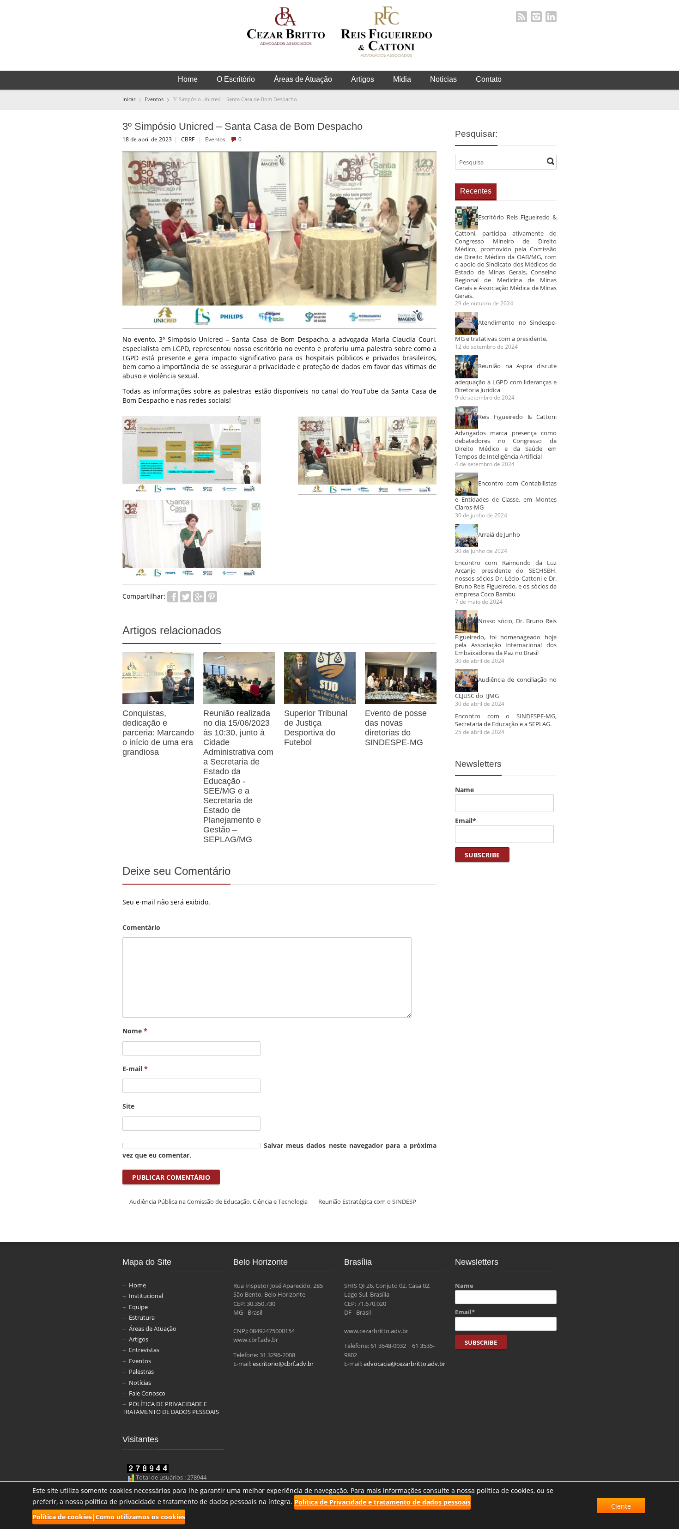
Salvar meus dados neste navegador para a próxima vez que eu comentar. (279, 1150)
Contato (489, 79)
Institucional (146, 1296)
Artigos (362, 79)
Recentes (475, 191)
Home (188, 79)
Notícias (443, 79)
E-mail (135, 1068)
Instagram (536, 16)
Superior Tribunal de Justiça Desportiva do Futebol (315, 728)
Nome (134, 1030)
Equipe (138, 1307)
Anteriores (421, 632)
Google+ (198, 596)
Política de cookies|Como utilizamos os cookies (108, 1516)
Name (464, 789)
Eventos (215, 139)
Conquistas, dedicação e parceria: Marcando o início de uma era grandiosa (158, 733)
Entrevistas (144, 1350)
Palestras (141, 1371)
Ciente (621, 1506)
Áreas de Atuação (303, 79)
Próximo (431, 632)
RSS (521, 16)
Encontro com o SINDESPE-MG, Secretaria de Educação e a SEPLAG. (506, 720)
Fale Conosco (147, 1393)
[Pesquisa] (550, 161)
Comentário (141, 927)
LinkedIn (551, 16)
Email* (465, 820)
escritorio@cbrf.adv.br (283, 1363)
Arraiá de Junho (499, 534)
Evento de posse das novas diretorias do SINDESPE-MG (396, 728)
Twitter (185, 596)
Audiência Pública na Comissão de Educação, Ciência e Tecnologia (218, 1201)
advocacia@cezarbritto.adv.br (404, 1363)
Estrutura (142, 1317)
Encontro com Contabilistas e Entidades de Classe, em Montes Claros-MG (506, 495)
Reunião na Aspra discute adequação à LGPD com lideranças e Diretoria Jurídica (506, 378)
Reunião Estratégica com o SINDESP (367, 1201)
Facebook (172, 596)
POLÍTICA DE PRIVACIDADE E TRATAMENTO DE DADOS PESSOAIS (170, 1408)
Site (128, 1106)
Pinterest (211, 596)
